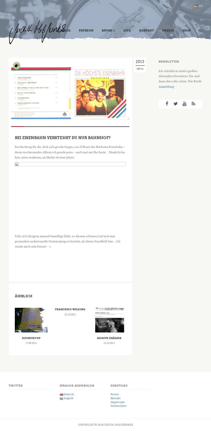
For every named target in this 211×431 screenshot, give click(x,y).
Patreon (86, 30)
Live (127, 30)
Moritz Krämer (109, 338)
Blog (66, 30)
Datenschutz (119, 406)
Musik (107, 30)
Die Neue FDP (31, 338)
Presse (168, 30)
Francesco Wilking (70, 309)
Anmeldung (166, 86)
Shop (186, 30)
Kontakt (146, 30)
